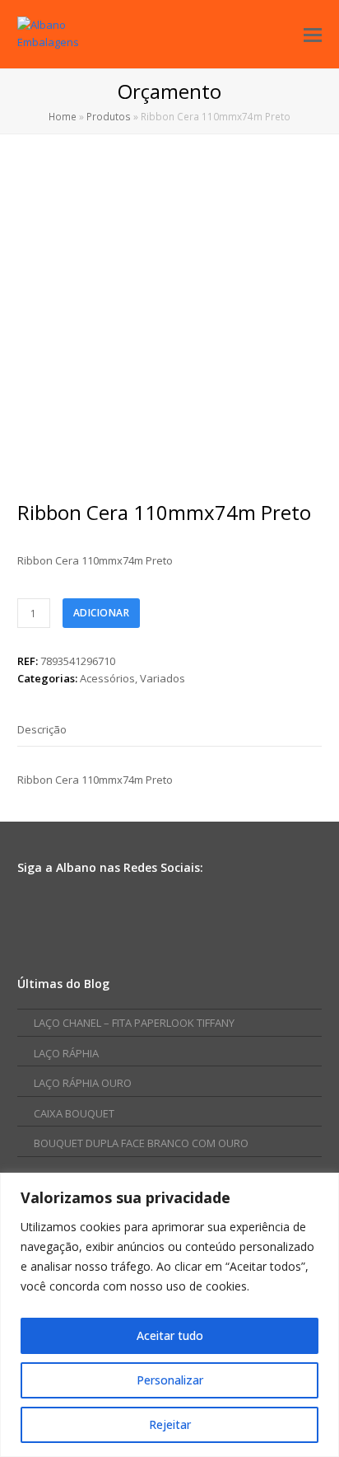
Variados (162, 678)
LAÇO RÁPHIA (66, 1053)
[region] (169, 1315)
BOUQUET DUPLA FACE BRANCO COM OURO (141, 1143)
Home (63, 116)
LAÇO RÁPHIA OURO (83, 1082)
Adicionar (101, 613)
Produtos (108, 116)
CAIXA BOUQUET (74, 1113)
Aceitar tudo (170, 1335)
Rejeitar (170, 1424)
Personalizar (170, 1380)
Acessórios (107, 678)
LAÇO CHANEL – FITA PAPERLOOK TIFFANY (134, 1022)
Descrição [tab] (42, 729)
